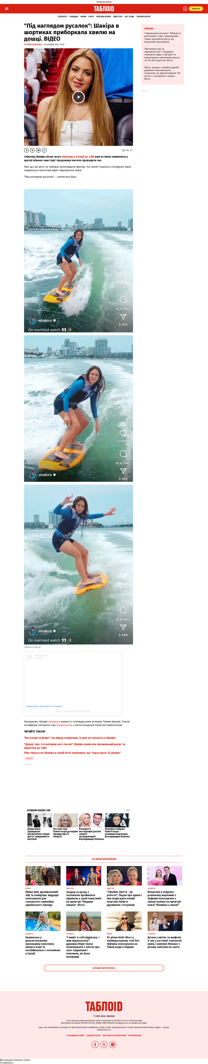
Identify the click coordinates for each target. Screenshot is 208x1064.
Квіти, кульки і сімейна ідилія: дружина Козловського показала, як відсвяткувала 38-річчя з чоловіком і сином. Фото (162, 73)
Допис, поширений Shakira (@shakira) (73, 711)
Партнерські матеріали (114, 1035)
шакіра (29, 758)
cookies (27, 1060)
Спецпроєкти (143, 16)
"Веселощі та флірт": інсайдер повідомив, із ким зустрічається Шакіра (70, 738)
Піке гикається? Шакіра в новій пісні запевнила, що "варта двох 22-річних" (72, 752)
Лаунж (148, 28)
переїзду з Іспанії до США (78, 156)
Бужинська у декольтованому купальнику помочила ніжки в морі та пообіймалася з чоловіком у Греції (42, 945)
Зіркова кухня (103, 16)
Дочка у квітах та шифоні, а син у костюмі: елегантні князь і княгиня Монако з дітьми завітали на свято (165, 942)
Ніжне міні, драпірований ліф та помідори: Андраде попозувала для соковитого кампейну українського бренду (42, 898)
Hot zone (129, 16)
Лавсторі (117, 16)
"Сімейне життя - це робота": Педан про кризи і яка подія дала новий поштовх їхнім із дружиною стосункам (124, 898)
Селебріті (62, 16)
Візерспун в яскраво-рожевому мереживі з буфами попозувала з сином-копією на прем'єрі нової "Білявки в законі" (164, 898)
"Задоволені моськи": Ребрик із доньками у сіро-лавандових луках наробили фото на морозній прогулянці (162, 37)
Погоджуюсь (6, 1062)
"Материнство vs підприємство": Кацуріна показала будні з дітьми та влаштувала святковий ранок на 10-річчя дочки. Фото (162, 54)
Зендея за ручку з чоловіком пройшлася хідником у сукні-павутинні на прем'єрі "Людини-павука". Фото (83, 898)
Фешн (83, 16)
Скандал (73, 16)
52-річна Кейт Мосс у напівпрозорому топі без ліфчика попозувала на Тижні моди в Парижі (123, 942)
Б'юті (91, 16)
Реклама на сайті (75, 1035)
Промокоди (134, 1035)
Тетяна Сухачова (33, 44)
